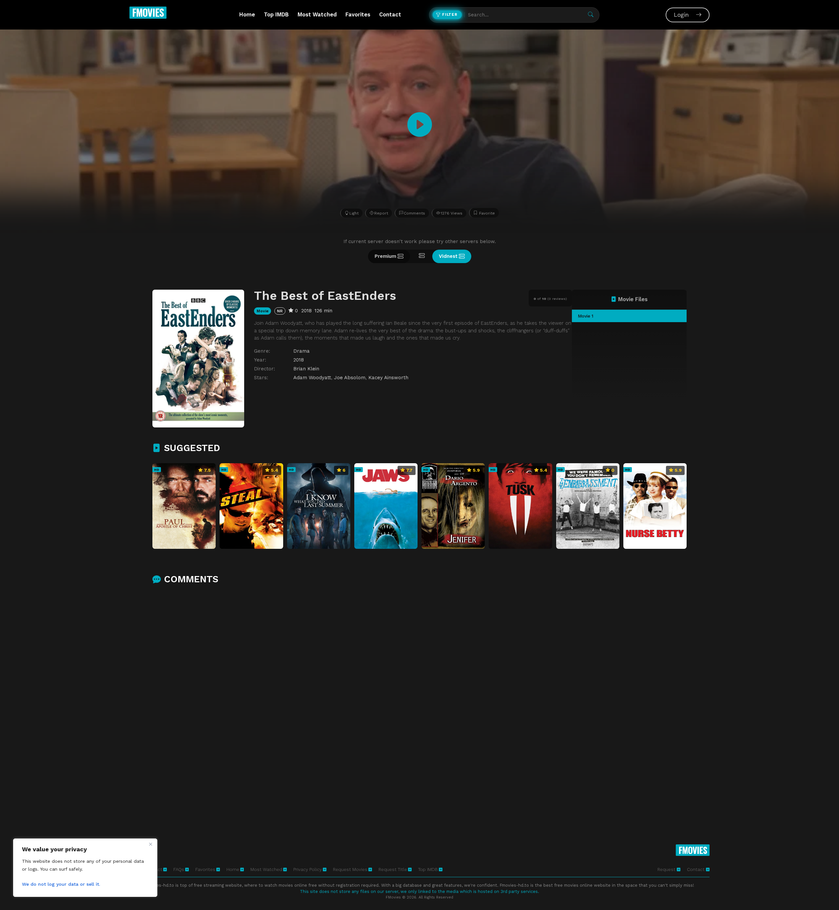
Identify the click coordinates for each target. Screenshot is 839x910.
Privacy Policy (307, 869)
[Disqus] (419, 676)
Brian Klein (306, 369)
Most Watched (317, 14)
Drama (301, 351)
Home (247, 14)
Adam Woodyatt (312, 378)
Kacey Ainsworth (388, 378)
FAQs (178, 869)
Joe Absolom (349, 378)
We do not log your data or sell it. (61, 884)
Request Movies (350, 869)
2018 (298, 360)
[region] (85, 867)
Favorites (357, 14)
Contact (390, 14)
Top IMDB (276, 14)
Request (667, 869)
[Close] (150, 844)
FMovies (148, 12)
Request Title (393, 869)
